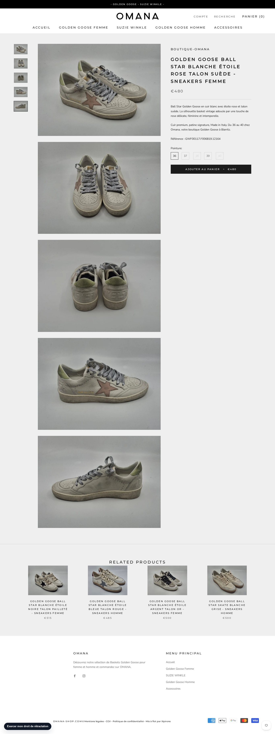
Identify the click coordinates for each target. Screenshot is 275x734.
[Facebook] (74, 675)
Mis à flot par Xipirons (158, 721)
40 (219, 156)
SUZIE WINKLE (132, 27)
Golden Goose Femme (83, 27)
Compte (201, 16)
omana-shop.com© (68, 721)
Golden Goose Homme (180, 27)
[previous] (12, 588)
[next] (262, 588)
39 (208, 156)
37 (185, 156)
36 (174, 156)
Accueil (42, 27)
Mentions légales (94, 721)
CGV (108, 721)
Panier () (253, 16)
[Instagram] (84, 675)
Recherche (225, 16)
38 (197, 156)
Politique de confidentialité (128, 721)
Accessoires (228, 27)
